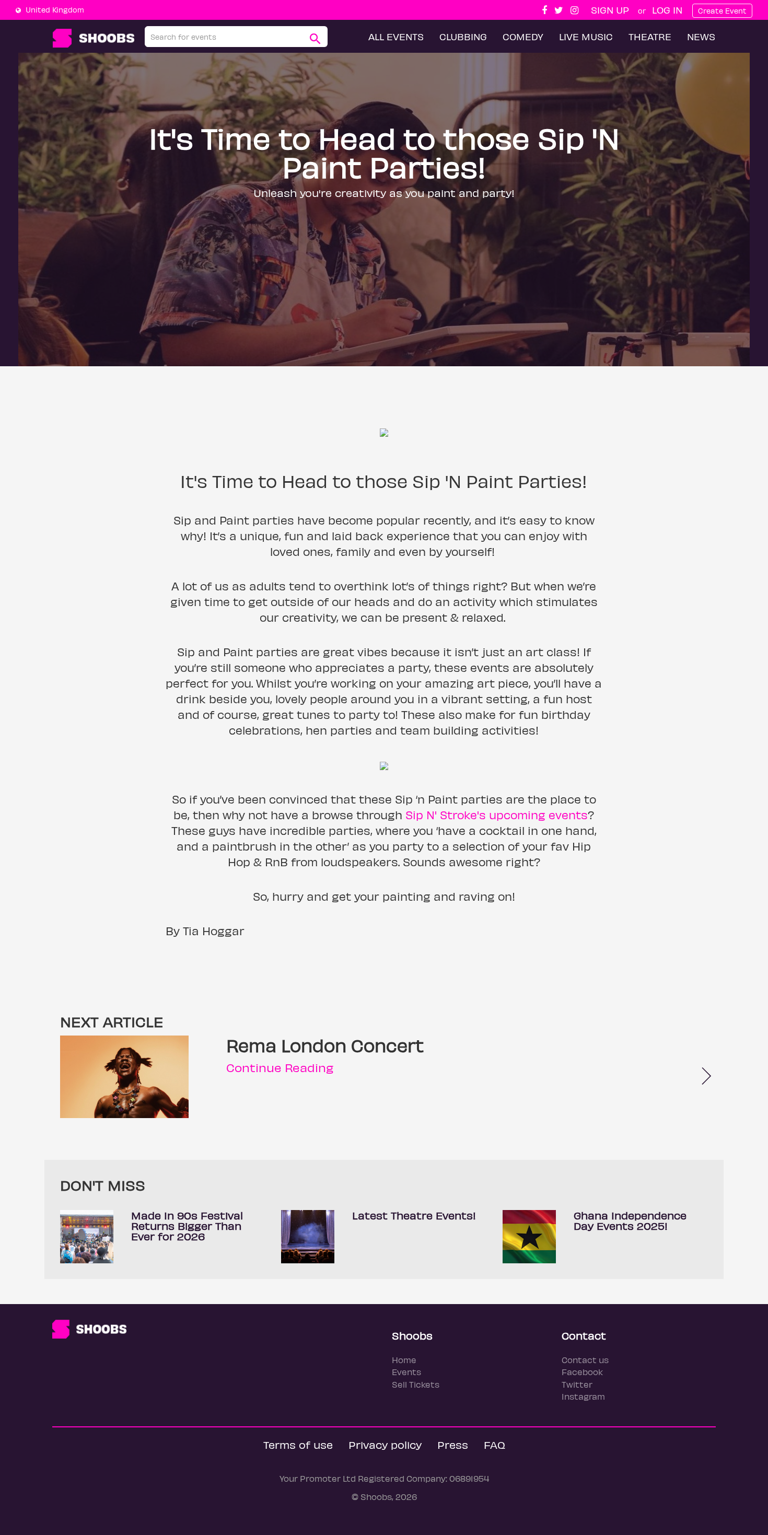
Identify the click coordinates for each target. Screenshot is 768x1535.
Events (406, 1372)
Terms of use (298, 1444)
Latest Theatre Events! (414, 1215)
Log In (667, 9)
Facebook (582, 1372)
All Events (396, 36)
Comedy (523, 36)
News (701, 36)
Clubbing (463, 36)
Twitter (577, 1384)
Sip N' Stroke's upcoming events (496, 814)
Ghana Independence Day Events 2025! (630, 1220)
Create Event (722, 10)
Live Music (586, 36)
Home (404, 1360)
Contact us (585, 1360)
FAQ (494, 1444)
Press (452, 1444)
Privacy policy (385, 1444)
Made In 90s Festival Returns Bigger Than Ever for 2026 (187, 1225)
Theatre (650, 36)
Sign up (610, 9)
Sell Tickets (415, 1384)
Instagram (583, 1396)
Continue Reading (279, 1067)
